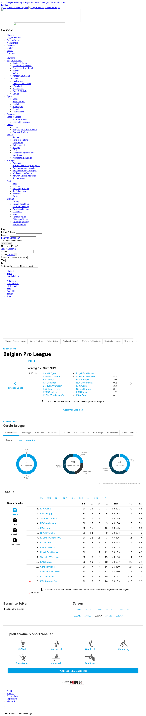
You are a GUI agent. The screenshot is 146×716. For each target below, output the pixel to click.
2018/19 (98, 616)
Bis (2, 263)
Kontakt (64, 2)
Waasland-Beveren (86, 376)
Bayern (16, 70)
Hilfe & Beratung (20, 140)
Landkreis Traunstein (22, 65)
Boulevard (11, 45)
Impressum (12, 698)
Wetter (10, 50)
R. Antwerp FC (83, 379)
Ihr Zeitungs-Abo (20, 191)
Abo (3, 2)
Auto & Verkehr (20, 91)
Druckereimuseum (21, 222)
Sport (9, 96)
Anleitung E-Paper (21, 2)
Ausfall (16, 196)
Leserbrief (17, 211)
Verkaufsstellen (19, 217)
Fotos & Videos (14, 117)
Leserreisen (18, 142)
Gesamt (8, 440)
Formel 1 (17, 109)
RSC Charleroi (50, 392)
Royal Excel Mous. (85, 373)
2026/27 (77, 610)
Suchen (11, 254)
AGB (9, 691)
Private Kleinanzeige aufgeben (26, 165)
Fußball (16, 104)
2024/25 (98, 610)
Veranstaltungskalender (23, 152)
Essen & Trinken (20, 132)
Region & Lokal (14, 37)
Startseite (11, 35)
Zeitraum (5, 257)
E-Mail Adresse (8, 232)
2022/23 (119, 610)
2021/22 (129, 610)
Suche (4, 251)
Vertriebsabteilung (21, 206)
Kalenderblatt (19, 145)
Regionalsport (13, 40)
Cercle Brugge (83, 389)
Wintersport (18, 106)
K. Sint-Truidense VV (53, 395)
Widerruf (11, 701)
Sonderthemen (19, 178)
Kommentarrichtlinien (22, 158)
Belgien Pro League (15, 609)
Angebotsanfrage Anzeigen (25, 168)
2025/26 (88, 610)
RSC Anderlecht (84, 382)
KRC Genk (81, 385)
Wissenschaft (18, 88)
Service (10, 135)
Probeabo (35, 2)
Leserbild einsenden (22, 122)
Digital (16, 94)
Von (3, 260)
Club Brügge (49, 373)
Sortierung (6, 266)
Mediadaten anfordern (22, 173)
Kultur (10, 48)
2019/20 (88, 616)
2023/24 (109, 610)
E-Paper (9, 2)
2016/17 (119, 616)
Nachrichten (12, 43)
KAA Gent (81, 395)
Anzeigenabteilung (21, 209)
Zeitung (10, 199)
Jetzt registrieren (8, 249)
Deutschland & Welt (22, 83)
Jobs (58, 2)
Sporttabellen (18, 111)
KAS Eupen (82, 392)
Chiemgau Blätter (48, 2)
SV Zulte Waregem (52, 385)
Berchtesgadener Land (23, 68)
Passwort (5, 235)
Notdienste (17, 155)
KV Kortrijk (48, 379)
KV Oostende (49, 382)
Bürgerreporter (19, 224)
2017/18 (109, 616)
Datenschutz (12, 696)
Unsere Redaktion (21, 204)
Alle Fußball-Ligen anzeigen (74, 671)
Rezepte (16, 147)
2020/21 (77, 616)
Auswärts (30, 440)
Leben (10, 124)
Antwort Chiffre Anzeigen (24, 176)
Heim (19, 440)
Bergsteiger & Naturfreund (25, 129)
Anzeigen (11, 53)
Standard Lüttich (51, 376)
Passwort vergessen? (10, 238)
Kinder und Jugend (21, 76)
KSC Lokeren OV (51, 389)
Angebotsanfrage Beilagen (24, 170)
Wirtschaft (17, 86)
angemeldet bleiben (13, 240)
